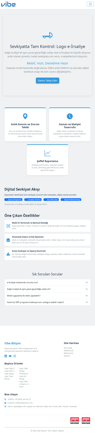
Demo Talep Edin (47, 80)
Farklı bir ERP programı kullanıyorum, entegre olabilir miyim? (35, 302)
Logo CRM (23, 381)
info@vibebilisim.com (24, 403)
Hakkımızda (68, 350)
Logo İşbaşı (9, 373)
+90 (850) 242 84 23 (23, 399)
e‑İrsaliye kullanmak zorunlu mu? (22, 282)
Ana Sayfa (68, 348)
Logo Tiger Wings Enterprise (23, 371)
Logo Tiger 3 (9, 368)
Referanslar (68, 353)
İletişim (67, 356)
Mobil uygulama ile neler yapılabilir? (23, 295)
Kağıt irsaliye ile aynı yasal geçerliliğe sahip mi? (28, 289)
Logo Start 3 (9, 371)
